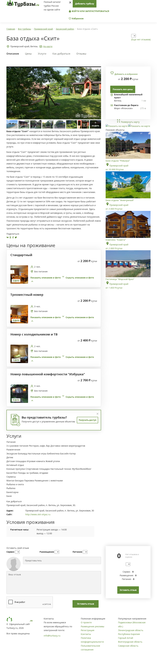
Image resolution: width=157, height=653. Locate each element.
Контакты (86, 634)
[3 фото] (19, 313)
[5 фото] (19, 393)
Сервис (10, 551)
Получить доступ (87, 420)
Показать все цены (123, 89)
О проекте (86, 622)
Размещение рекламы (92, 626)
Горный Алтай (125, 637)
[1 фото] (19, 353)
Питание (77, 551)
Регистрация (87, 630)
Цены (28, 53)
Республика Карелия (129, 634)
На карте (47, 46)
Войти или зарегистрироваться (90, 11)
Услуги (42, 53)
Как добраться (61, 53)
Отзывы (81, 53)
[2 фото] (19, 274)
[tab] (52, 275)
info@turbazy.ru (52, 635)
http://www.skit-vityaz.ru (37, 514)
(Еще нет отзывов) (141, 39)
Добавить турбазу (84, 3)
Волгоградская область (130, 641)
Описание (12, 53)
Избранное (77, 18)
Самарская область (128, 645)
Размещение (47, 551)
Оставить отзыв (85, 603)
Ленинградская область (130, 630)
